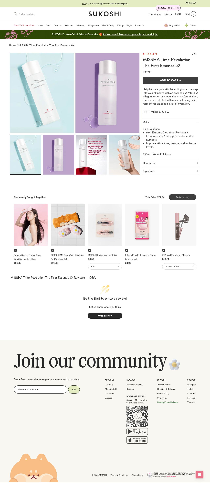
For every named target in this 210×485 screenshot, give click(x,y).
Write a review (105, 315)
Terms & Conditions (119, 475)
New (40, 25)
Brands (57, 25)
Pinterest (191, 393)
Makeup (81, 25)
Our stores (109, 393)
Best (48, 25)
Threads (191, 402)
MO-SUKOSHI (111, 388)
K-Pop (120, 25)
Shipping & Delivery (166, 388)
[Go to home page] (105, 13)
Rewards (139, 25)
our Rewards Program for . (105, 3)
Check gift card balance (167, 402)
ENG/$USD (191, 3)
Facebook (191, 397)
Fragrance (93, 25)
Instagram (191, 384)
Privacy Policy (138, 475)
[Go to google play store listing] (137, 432)
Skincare (68, 25)
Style (129, 25)
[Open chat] (199, 474)
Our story (109, 384)
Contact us (162, 397)
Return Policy (163, 393)
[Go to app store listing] (137, 440)
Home (12, 45)
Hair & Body (108, 25)
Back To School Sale (24, 25)
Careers (108, 397)
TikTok (190, 388)
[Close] (178, 7)
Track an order (163, 384)
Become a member (134, 384)
